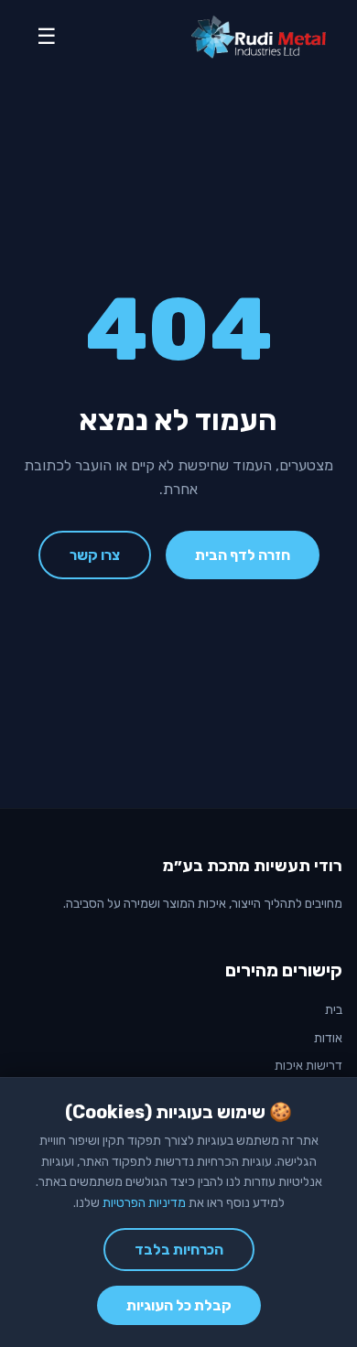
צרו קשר (95, 555)
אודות (328, 1038)
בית (333, 1010)
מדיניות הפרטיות (144, 1203)
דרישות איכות (308, 1065)
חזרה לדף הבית (242, 555)
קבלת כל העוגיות (179, 1305)
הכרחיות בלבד (179, 1249)
